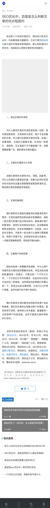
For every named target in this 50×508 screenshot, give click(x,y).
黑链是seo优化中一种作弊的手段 (20, 467)
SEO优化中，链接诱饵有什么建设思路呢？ (24, 453)
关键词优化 (11, 354)
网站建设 (24, 354)
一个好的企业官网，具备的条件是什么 (22, 474)
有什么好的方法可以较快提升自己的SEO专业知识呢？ (26, 445)
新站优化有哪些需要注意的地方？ (20, 460)
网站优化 (12, 335)
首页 (3, 11)
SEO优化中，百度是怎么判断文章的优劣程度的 (23, 372)
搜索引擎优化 (8, 350)
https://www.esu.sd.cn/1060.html (16, 378)
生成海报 (9, 399)
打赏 (44, 398)
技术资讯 (17, 26)
